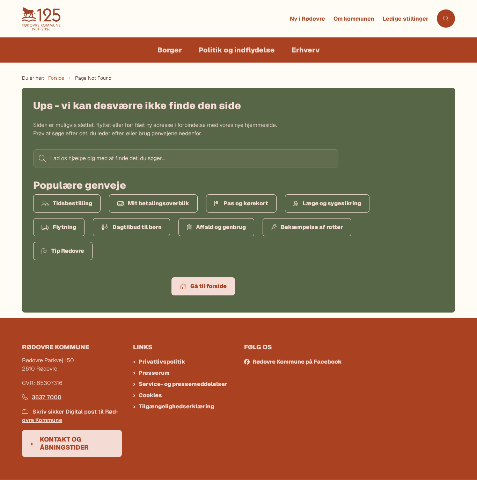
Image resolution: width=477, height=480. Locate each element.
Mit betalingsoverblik (158, 203)
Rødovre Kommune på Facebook (297, 361)
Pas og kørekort (245, 203)
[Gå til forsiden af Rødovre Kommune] (154, 18)
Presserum (154, 373)
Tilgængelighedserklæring (176, 406)
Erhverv (306, 50)
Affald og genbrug (221, 227)
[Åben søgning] (446, 18)
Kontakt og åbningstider (64, 443)
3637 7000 (46, 397)
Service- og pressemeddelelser (183, 384)
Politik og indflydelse (237, 50)
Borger (169, 50)
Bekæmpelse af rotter (312, 227)
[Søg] (41, 158)
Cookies (150, 395)
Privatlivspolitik (162, 361)
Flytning (64, 227)
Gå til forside (208, 286)
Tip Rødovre (67, 251)
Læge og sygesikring (331, 203)
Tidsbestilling (72, 203)
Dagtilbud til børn (137, 227)
